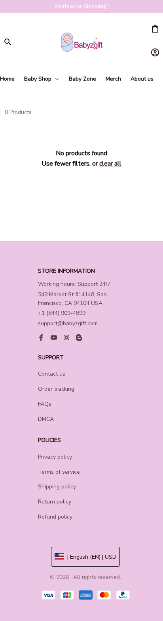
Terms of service (59, 472)
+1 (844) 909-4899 (61, 313)
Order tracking (56, 389)
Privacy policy (55, 457)
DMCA (46, 419)
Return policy (54, 501)
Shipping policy (57, 486)
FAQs (44, 404)
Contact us (51, 374)
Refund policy (55, 517)
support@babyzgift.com (68, 323)
